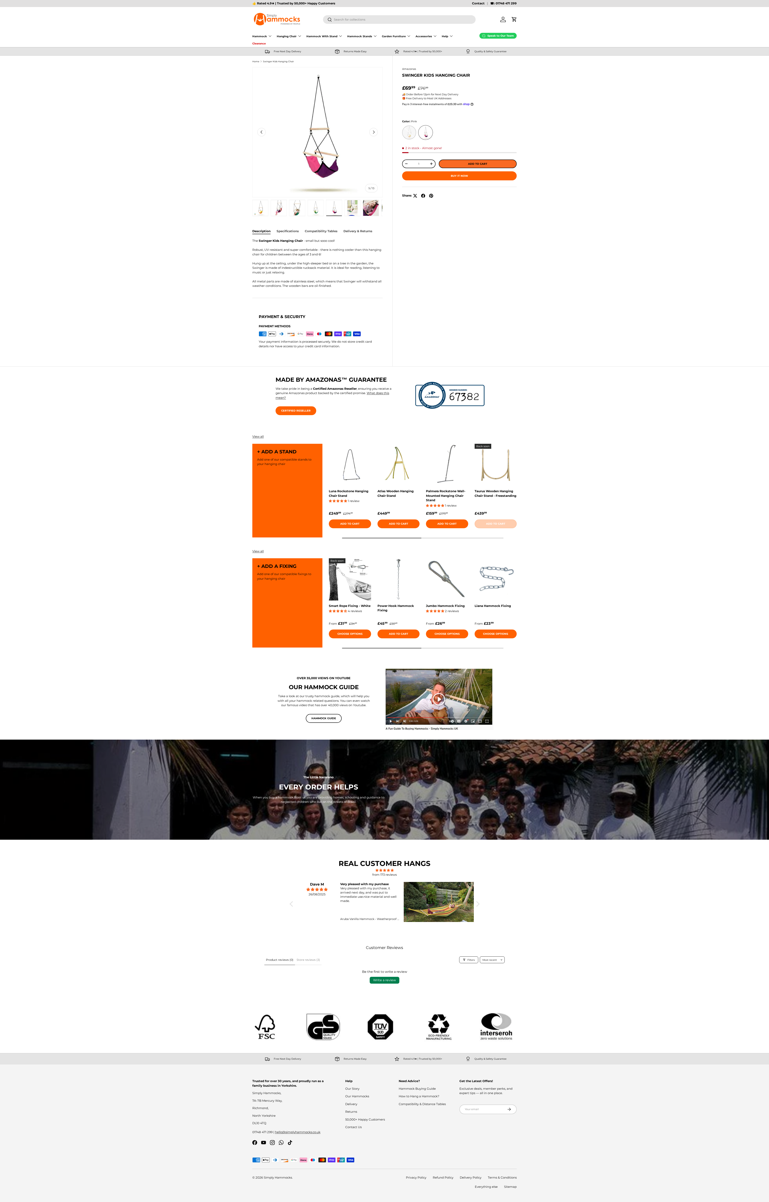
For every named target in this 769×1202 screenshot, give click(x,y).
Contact (478, 3)
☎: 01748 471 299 (503, 3)
